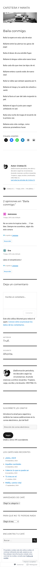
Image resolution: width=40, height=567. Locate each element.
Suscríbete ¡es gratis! (15, 408)
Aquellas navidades (13, 464)
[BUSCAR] (34, 540)
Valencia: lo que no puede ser (17, 470)
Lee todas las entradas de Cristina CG (23, 180)
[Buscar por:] (17, 540)
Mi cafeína (29, 188)
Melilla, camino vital (13, 483)
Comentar (29, 313)
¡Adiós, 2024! (10, 458)
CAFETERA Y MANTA (16, 7)
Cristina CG (10, 188)
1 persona (15, 235)
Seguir (8, 435)
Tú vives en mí (11, 477)
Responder (7, 241)
